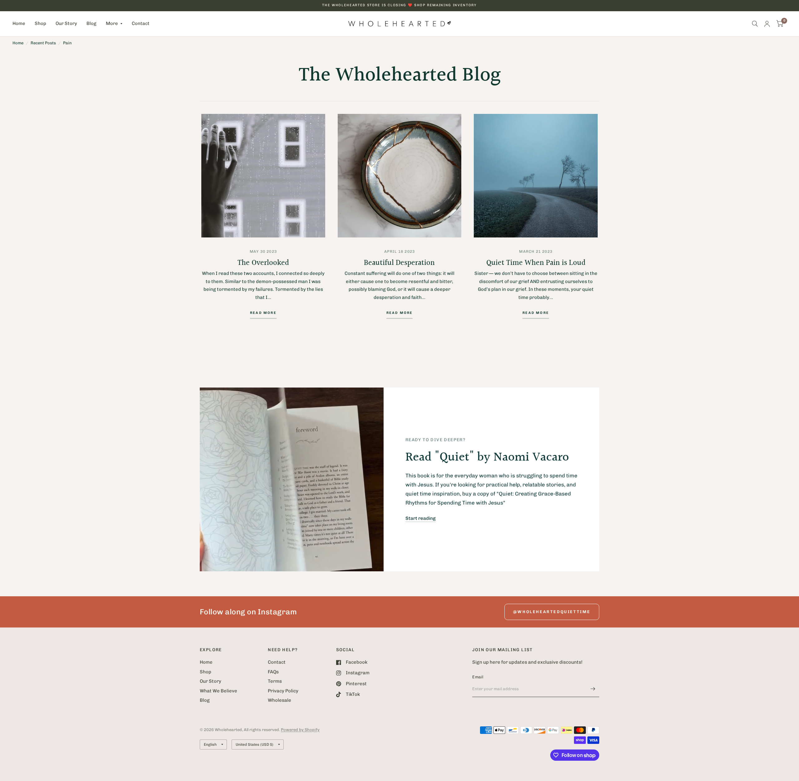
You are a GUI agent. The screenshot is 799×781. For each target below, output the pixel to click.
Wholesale (279, 700)
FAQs (273, 672)
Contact (141, 23)
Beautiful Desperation (399, 263)
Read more (263, 313)
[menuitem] (21, 24)
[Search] (755, 23)
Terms (275, 681)
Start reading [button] (420, 518)
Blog (91, 23)
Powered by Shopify (300, 729)
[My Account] (767, 23)
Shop (40, 23)
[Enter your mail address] (593, 689)
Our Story (66, 23)
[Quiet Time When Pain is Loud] (536, 176)
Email (477, 677)
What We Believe (218, 691)
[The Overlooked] (263, 176)
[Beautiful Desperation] (400, 176)
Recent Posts (43, 43)
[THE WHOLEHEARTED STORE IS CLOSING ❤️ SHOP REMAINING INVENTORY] (399, 5)
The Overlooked (263, 263)
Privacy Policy (283, 691)
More (112, 23)
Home (18, 23)
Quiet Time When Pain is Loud (536, 263)
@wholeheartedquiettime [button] (552, 611)
